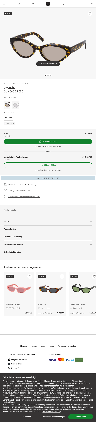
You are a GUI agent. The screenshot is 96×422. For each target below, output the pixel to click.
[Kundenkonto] (62, 3)
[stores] (33, 3)
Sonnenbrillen (8, 84)
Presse (51, 346)
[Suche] (19, 4)
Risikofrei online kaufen (49, 178)
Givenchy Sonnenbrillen (21, 84)
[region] (48, 295)
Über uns (23, 346)
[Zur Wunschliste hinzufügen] (90, 13)
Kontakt (34, 346)
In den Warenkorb (50, 141)
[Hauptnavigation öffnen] (4, 4)
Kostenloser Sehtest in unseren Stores (24, 196)
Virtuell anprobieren (50, 64)
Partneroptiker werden (67, 346)
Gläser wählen (50, 165)
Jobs (43, 346)
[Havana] (7, 105)
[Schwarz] (15, 105)
